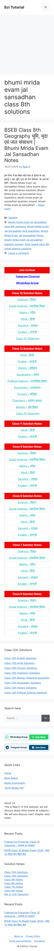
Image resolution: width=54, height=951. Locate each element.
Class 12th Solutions (16, 872)
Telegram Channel (28, 276)
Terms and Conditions (20, 941)
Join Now (40, 737)
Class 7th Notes (13, 887)
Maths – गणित (27, 312)
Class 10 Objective (27, 338)
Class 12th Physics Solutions (20, 668)
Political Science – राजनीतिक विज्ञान (27, 381)
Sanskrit (13, 217)
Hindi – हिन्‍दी (28, 319)
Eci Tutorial (14, 7)
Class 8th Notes (13, 883)
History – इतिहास (27, 368)
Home (7, 773)
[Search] (45, 718)
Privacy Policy (33, 936)
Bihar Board (11, 778)
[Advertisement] (27, 43)
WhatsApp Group (27, 283)
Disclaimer (39, 941)
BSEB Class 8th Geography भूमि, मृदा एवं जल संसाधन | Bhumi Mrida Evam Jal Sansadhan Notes (26, 145)
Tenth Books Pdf (13, 787)
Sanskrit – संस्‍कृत (28, 325)
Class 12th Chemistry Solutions (22, 673)
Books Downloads (14, 783)
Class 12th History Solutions (20, 687)
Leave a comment (18, 253)
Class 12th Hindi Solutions (19, 663)
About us (18, 936)
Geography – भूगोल (28, 374)
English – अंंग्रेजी (27, 332)
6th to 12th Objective (16, 894)
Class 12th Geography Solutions (22, 682)
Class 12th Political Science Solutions (25, 692)
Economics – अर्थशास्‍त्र (27, 387)
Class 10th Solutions (16, 876)
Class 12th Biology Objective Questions (26, 677)
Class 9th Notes (13, 879)
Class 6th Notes (13, 890)
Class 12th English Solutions (20, 658)
